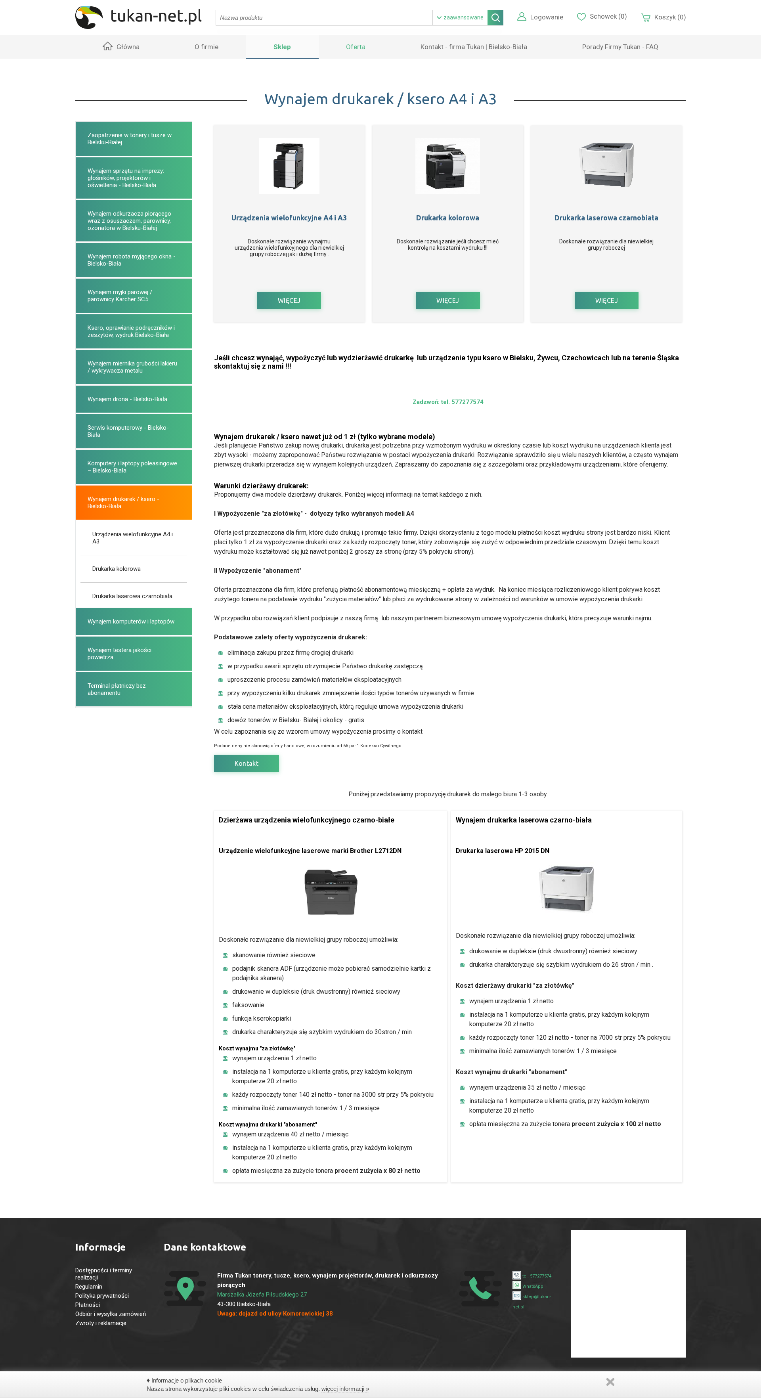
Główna (128, 47)
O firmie (206, 47)
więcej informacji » (345, 1388)
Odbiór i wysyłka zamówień (110, 1314)
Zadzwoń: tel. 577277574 (448, 401)
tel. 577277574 (536, 1276)
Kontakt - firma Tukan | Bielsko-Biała (474, 47)
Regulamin (88, 1286)
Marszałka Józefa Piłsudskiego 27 (262, 1294)
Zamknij (610, 1382)
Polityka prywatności (102, 1295)
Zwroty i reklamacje (100, 1323)
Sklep (282, 47)
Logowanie (546, 17)
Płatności (87, 1304)
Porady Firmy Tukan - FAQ (620, 47)
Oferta (355, 47)
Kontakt (247, 763)
